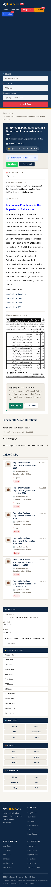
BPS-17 (14, 752)
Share (13, 164)
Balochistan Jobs (33, 825)
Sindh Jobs (9, 660)
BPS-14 (14, 762)
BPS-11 (36, 762)
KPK (14, 732)
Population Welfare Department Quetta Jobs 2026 (24, 465)
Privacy (25, 883)
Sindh (36, 726)
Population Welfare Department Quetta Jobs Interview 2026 (24, 490)
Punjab (14, 726)
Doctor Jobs (9, 699)
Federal (36, 737)
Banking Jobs (10, 708)
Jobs (11, 113)
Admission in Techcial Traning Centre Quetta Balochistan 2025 (23, 562)
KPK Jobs (8, 664)
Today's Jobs (27, 9)
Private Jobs (21, 881)
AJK (14, 737)
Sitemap (6, 881)
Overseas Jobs (10, 713)
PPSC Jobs (9, 684)
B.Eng (15, 788)
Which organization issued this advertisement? (24, 445)
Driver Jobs (31, 863)
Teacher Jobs (10, 694)
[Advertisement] (25, 44)
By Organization (42, 881)
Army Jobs (9, 674)
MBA (36, 782)
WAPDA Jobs (7, 867)
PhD (36, 788)
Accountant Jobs (33, 867)
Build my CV (16, 406)
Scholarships (30, 881)
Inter (36, 777)
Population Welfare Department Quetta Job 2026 (24, 516)
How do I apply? (10, 438)
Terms (20, 883)
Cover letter (31, 406)
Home (6, 9)
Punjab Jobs (9, 655)
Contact (32, 883)
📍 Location (7, 84)
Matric (14, 777)
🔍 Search (7, 74)
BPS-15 (36, 757)
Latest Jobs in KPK (13, 307)
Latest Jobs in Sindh (14, 302)
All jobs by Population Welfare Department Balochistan (25, 638)
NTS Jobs (8, 689)
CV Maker (39, 9)
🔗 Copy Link (27, 164)
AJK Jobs (30, 830)
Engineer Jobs (10, 703)
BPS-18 (14, 757)
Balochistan (36, 732)
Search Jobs (25, 104)
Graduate (14, 782)
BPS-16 (36, 752)
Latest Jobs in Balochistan (16, 294)
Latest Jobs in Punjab (14, 298)
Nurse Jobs (31, 859)
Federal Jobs (9, 669)
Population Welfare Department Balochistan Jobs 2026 (24, 541)
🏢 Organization (9, 93)
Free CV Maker (10, 643)
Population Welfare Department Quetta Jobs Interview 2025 (24, 584)
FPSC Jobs (9, 679)
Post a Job (8, 13)
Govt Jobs (15, 9)
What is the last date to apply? (16, 427)
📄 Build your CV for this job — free (22, 158)
